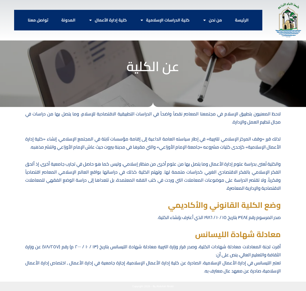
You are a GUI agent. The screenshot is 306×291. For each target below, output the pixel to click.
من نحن (215, 20)
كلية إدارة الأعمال (111, 20)
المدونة (68, 20)
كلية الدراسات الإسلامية (168, 20)
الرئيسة (242, 20)
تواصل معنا (38, 20)
